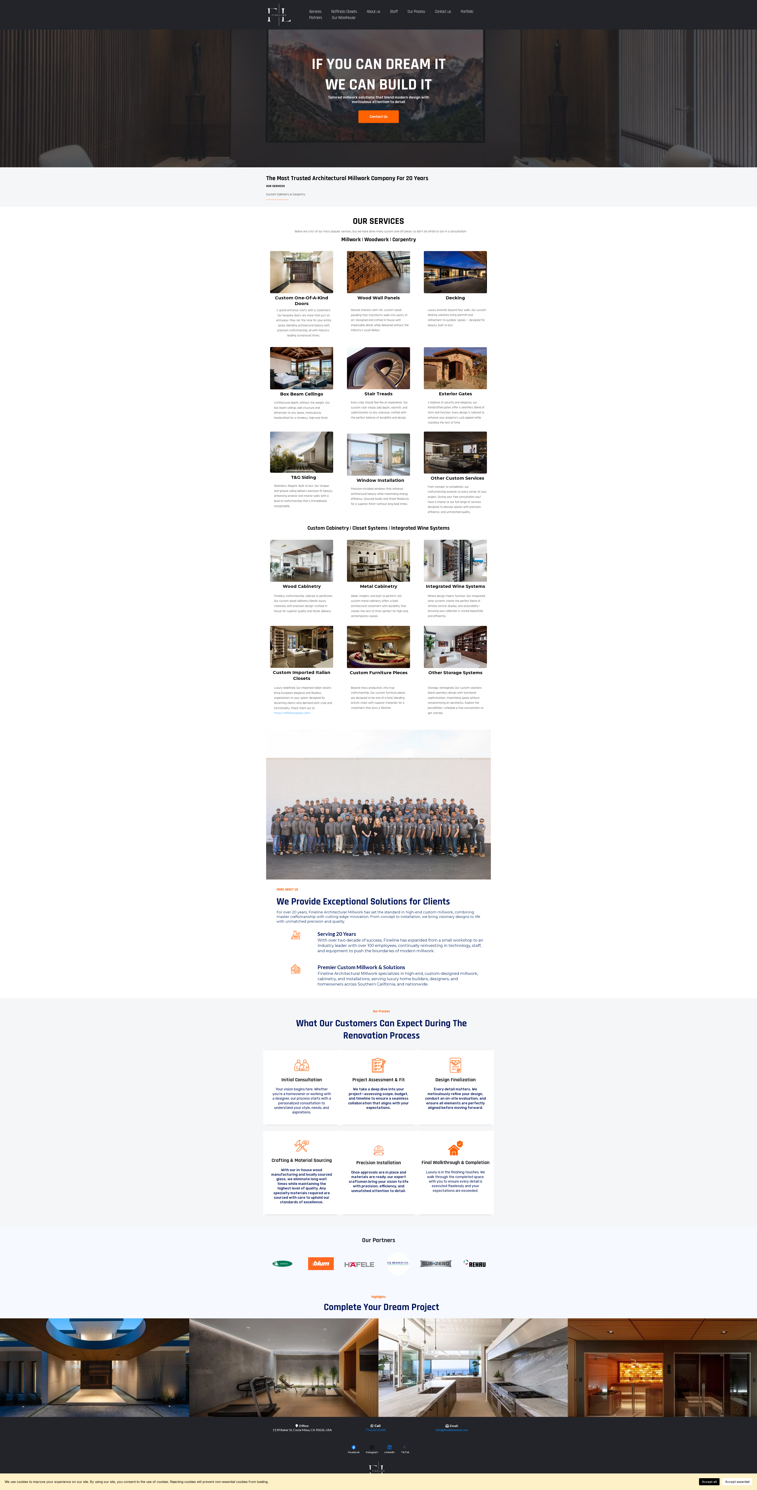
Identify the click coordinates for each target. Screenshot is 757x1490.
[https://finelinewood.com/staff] (378, 804)
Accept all (709, 1482)
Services (315, 11)
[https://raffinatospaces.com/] (301, 647)
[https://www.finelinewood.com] (279, 15)
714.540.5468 (376, 1430)
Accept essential (737, 1482)
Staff (394, 11)
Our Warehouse (343, 17)
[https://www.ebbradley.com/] (397, 1263)
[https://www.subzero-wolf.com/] (436, 1263)
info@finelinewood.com (452, 1430)
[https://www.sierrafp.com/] (282, 1263)
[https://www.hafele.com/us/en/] (359, 1264)
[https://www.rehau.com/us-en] (474, 1263)
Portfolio (467, 11)
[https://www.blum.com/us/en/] (321, 1263)
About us (373, 11)
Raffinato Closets (344, 11)
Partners (315, 17)
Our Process (416, 11)
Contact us (443, 11)
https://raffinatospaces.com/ (292, 713)
